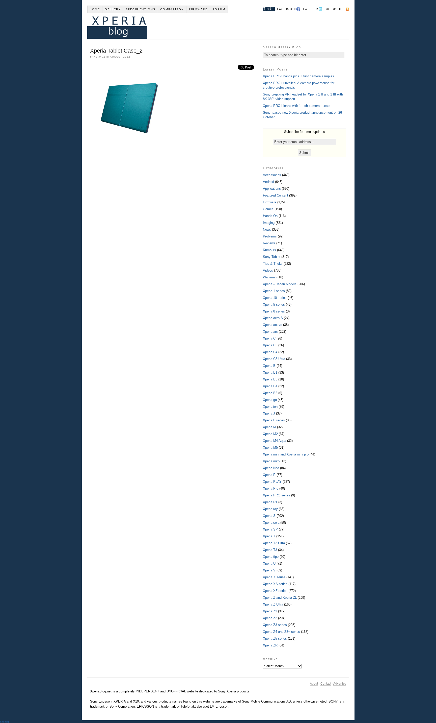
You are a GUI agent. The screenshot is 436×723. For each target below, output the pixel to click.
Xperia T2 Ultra (274, 543)
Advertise (339, 683)
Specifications (140, 9)
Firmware (198, 9)
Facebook (286, 9)
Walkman (270, 277)
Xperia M (269, 427)
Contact (325, 683)
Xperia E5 (270, 393)
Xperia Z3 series (275, 625)
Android (268, 182)
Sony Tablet (271, 257)
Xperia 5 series (274, 304)
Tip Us (267, 9)
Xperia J (269, 413)
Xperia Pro (270, 488)
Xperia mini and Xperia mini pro (286, 454)
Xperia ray (270, 509)
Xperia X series (274, 577)
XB (96, 56)
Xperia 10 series (275, 298)
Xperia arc (270, 331)
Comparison (172, 9)
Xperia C (269, 338)
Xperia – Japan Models (279, 284)
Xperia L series (274, 420)
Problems (270, 236)
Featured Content (275, 195)
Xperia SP (270, 529)
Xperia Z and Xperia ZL (280, 597)
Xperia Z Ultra (273, 604)
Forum (218, 9)
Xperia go (270, 400)
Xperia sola (271, 522)
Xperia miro (271, 461)
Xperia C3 (270, 345)
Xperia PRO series (276, 495)
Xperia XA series (275, 584)
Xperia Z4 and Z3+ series (281, 632)
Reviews (269, 243)
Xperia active (272, 325)
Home (95, 9)
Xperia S (269, 516)
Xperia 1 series (274, 291)
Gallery (113, 9)
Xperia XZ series (275, 591)
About (314, 683)
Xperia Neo (271, 468)
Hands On (270, 216)
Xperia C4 (270, 352)
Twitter (310, 9)
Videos (268, 270)
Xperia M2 (270, 434)
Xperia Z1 (270, 611)
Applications (272, 188)
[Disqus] (173, 210)
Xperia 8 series (274, 311)
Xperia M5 (270, 447)
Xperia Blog (211, 26)
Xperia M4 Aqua (274, 441)
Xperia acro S (273, 318)
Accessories (272, 175)
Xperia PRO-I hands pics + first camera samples (298, 76)
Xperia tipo (271, 557)
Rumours (269, 250)
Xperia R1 (270, 502)
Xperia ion (270, 406)
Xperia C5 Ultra (274, 359)
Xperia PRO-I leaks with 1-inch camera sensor (297, 106)
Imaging (269, 223)
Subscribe (335, 9)
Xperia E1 (270, 372)
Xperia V (269, 570)
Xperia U (269, 563)
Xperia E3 (270, 379)
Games (268, 209)
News (267, 229)
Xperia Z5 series (275, 638)
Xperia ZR (270, 645)
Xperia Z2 (270, 618)
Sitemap (5, 721)
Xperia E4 (270, 386)
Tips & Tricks (273, 264)
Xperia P (269, 475)
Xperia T (269, 536)
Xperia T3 (270, 550)
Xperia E (269, 366)
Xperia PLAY (272, 482)
